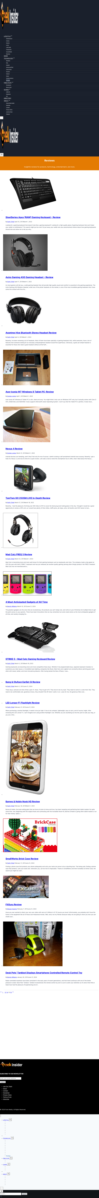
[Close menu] (0, 1116)
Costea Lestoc (11, 396)
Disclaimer (6, 1093)
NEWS (6, 56)
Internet (8, 73)
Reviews (8, 80)
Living (7, 45)
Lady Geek (8, 47)
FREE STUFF (6, 1158)
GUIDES (5, 1164)
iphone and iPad (9, 67)
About (5, 1088)
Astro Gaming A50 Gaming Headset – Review (29, 277)
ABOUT (5, 1174)
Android (8, 65)
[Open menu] (1, 154)
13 (5, 992)
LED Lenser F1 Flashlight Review (23, 702)
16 (11, 992)
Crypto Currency (9, 78)
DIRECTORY (7, 98)
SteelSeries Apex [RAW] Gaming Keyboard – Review (33, 217)
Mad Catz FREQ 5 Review (19, 554)
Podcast (8, 114)
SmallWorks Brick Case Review (22, 858)
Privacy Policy (9, 109)
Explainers (8, 94)
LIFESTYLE (6, 1120)
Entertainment (9, 38)
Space (7, 76)
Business (8, 53)
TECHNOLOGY (7, 1138)
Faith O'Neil (10, 221)
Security (8, 71)
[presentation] (51, 193)
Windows (8, 60)
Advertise (8, 105)
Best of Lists (8, 87)
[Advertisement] (46, 1011)
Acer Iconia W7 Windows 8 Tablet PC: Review (30, 391)
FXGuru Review (14, 904)
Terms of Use (7, 1097)
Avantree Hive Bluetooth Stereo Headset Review (31, 332)
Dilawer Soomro (12, 909)
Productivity (8, 49)
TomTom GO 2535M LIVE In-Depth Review (28, 498)
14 (7, 992)
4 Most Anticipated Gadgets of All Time (27, 602)
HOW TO (8, 91)
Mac (7, 62)
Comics (7, 40)
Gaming (8, 43)
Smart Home (9, 69)
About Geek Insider (10, 103)
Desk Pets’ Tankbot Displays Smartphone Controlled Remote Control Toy (44, 972)
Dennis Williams (12, 606)
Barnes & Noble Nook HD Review (23, 801)
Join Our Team (9, 111)
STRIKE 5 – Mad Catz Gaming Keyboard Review (30, 659)
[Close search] (1, 1191)
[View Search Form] (1, 117)
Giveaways (8, 85)
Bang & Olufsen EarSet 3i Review (23, 682)
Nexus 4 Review (14, 448)
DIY (7, 96)
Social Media (9, 51)
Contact (8, 107)
